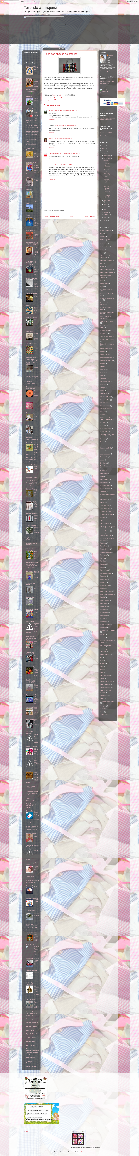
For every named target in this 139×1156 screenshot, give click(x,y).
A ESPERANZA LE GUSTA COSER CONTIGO (32, 244)
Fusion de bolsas (105, 488)
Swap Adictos (30, 1057)
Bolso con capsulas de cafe (106, 195)
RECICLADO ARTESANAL (30, 653)
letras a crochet (104, 505)
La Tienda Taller (31, 501)
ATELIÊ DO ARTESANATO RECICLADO (30, 681)
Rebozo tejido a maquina (107, 630)
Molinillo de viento (105, 552)
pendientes (103, 579)
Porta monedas (104, 600)
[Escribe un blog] (68, 95)
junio (105, 204)
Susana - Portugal (31, 489)
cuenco (102, 451)
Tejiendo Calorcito (32, 1034)
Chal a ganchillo (105, 408)
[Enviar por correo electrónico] (66, 95)
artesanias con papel (106, 260)
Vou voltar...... (29, 788)
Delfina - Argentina (32, 376)
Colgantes (103, 422)
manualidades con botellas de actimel (105, 534)
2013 (104, 145)
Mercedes (29, 78)
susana (51, 139)
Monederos (103, 555)
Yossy (28, 305)
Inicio (71, 216)
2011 (104, 150)
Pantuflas (103, 564)
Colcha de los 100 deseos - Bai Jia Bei (106, 418)
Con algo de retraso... (36, 850)
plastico (102, 588)
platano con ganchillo (106, 594)
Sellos (102, 660)
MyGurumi (29, 538)
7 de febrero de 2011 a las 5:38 (63, 139)
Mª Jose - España (31, 513)
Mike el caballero (36, 612)
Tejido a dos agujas (106, 681)
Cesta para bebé (105, 406)
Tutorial (102, 709)
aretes (102, 253)
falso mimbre (104, 473)
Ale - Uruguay (30, 1041)
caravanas (103, 385)
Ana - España (30, 621)
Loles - (28, 798)
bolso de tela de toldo (106, 336)
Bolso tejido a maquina (107, 344)
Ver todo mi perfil (105, 71)
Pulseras (102, 618)
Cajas (102, 375)
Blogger (82, 1152)
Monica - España (31, 759)
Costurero (103, 439)
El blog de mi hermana (30, 911)
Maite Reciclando (31, 318)
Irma (27, 177)
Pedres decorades (36, 100)
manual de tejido (105, 531)
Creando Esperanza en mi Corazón (32, 827)
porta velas (103, 603)
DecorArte (29, 381)
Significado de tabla (36, 504)
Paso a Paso (104, 570)
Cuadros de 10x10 (105, 448)
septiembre (107, 200)
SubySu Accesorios (55, 153)
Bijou (101, 280)
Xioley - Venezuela (32, 562)
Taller (101, 672)
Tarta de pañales (105, 675)
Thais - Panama (31, 443)
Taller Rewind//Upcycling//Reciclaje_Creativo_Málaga (32, 1051)
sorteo (102, 666)
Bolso (52, 98)
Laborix (26, 1131)
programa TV (104, 615)
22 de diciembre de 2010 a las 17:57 (65, 125)
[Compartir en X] (70, 95)
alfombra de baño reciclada (105, 240)
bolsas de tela (104, 283)
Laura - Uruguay (31, 525)
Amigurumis (103, 244)
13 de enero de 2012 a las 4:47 (71, 153)
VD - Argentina (30, 1045)
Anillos (102, 250)
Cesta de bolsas (105, 400)
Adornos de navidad (106, 230)
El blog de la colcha (32, 880)
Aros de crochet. (30, 383)
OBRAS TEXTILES (36, 348)
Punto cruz (103, 621)
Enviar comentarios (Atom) (74, 223)
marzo (106, 212)
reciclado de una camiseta (105, 650)
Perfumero (103, 582)
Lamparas (103, 502)
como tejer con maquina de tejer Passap (107, 435)
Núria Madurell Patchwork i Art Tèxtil (31, 638)
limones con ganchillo (106, 514)
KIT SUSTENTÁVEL (36, 686)
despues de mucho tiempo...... (36, 576)
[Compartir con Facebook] (72, 95)
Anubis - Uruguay (31, 886)
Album (102, 233)
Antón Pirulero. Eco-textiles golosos (31, 805)
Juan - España (30, 231)
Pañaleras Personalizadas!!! (36, 724)
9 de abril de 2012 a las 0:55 (63, 165)
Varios (102, 712)
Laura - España (31, 465)
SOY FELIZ (29, 545)
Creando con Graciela (30, 149)
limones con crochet (106, 511)
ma (101, 520)
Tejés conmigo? (31, 695)
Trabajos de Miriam (32, 609)
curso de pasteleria (31, 829)
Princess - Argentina (29, 1062)
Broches (102, 366)
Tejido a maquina (105, 687)
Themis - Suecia (31, 597)
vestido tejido (104, 715)
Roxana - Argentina (32, 1022)
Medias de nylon (105, 549)
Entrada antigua (89, 216)
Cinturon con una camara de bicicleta (106, 163)
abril (105, 209)
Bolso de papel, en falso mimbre (106, 181)
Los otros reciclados (29, 330)
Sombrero (103, 663)
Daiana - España (31, 413)
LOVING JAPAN (31, 1037)
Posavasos (103, 609)
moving (28, 539)
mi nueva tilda (35, 836)
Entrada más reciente (51, 216)
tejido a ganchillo (105, 684)
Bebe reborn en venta (36, 762)
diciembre (107, 155)
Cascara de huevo (105, 397)
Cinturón (102, 414)
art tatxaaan (29, 771)
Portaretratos (104, 606)
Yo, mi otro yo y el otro (32, 378)
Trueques (29, 437)
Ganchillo (103, 491)
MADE (28, 859)
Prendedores (104, 612)
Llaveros (102, 517)
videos (102, 718)
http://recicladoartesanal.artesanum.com (107, 82)
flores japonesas (105, 479)
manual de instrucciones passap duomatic (107, 527)
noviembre (107, 158)
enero (106, 217)
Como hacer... (104, 431)
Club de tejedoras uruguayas (31, 983)
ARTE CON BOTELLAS (29, 549)
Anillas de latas (104, 247)
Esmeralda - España (32, 571)
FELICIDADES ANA (36, 69)
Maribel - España (31, 543)
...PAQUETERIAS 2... (36, 868)
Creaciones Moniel (32, 791)
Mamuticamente (31, 162)
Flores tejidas (104, 482)
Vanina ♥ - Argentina (29, 216)
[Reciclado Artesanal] (44, 24)
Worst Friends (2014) (32, 439)
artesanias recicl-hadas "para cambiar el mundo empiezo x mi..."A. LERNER (32, 361)
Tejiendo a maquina (40, 7)
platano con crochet (106, 591)
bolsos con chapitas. (106, 348)
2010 (104, 153)
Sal (101, 657)
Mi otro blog (30, 666)
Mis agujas (29, 401)
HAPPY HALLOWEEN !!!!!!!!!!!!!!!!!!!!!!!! (36, 938)
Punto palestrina (105, 624)
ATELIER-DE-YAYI (31, 126)
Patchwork (103, 576)
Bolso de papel (106, 170)
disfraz (102, 460)
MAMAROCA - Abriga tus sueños (32, 925)
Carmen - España (31, 293)
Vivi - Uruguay (30, 999)
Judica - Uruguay (31, 278)
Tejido (102, 678)
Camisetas (103, 378)
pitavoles (29, 96)
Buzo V (102, 372)
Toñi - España (30, 945)
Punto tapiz (103, 627)
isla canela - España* (30, 732)
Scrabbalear (30, 876)
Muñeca (102, 558)
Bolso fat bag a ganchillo (107, 339)
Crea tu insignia (40, 15)
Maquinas (103, 543)
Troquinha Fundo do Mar (107, 701)
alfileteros (103, 236)
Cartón (102, 391)
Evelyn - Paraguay (31, 746)
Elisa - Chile (30, 1030)
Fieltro (102, 476)
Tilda (101, 698)
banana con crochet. (106, 269)
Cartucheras (103, 393)
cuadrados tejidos (105, 445)
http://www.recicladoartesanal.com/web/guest (107, 118)
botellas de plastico (106, 357)
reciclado (55, 100)
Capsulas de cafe (105, 381)
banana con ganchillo (106, 272)
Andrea (111, 55)
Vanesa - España (31, 833)
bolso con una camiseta (107, 321)
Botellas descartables (106, 360)
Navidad (102, 561)
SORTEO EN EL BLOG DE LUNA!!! (36, 752)
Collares (102, 425)
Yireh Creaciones (31, 719)
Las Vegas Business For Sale (36, 700)
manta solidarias (105, 523)
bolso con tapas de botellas (81, 98)
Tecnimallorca (30, 811)
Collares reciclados (105, 428)
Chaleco (102, 412)
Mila (27, 425)
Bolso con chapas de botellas (63, 98)
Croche (102, 442)
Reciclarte (29, 189)
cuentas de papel (105, 454)
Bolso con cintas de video (106, 175)
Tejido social (104, 695)
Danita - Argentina (31, 933)
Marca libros (103, 546)
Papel (102, 567)
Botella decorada (105, 354)
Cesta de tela (104, 403)
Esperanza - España (32, 958)
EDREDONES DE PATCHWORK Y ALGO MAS (31, 263)
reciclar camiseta (105, 654)
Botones (102, 363)
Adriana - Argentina (32, 970)
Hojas (35, 319)
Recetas (102, 635)
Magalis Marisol (54, 110)
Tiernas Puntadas (31, 1026)
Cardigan (102, 387)
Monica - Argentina (32, 898)
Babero (102, 266)
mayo (106, 207)
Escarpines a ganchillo (107, 466)
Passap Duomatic (105, 573)
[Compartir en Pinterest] (74, 95)
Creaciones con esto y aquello (31, 387)
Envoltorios (103, 463)
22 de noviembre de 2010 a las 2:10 (69, 110)
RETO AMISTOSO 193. (32, 127)
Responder (52, 119)
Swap (101, 669)
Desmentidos (104, 457)
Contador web (27, 56)
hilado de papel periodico (107, 494)
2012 (104, 148)
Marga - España (31, 1066)
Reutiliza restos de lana (36, 657)
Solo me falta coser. (31, 882)
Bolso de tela (104, 333)
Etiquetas (103, 470)
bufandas (103, 370)
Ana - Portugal (30, 786)
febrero (106, 214)
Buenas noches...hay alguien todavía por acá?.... (32, 134)
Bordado (102, 351)
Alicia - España (31, 458)
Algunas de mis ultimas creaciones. (36, 531)
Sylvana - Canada (31, 1012)
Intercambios (104, 499)
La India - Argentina (32, 131)
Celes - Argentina (31, 1019)
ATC (101, 263)
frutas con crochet (105, 485)
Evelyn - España (31, 66)
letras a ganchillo (105, 508)
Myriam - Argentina (32, 109)
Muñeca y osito (30, 800)
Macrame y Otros (31, 707)
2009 (104, 220)
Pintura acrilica (104, 585)
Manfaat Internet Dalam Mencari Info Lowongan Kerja (31, 565)
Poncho (102, 597)
